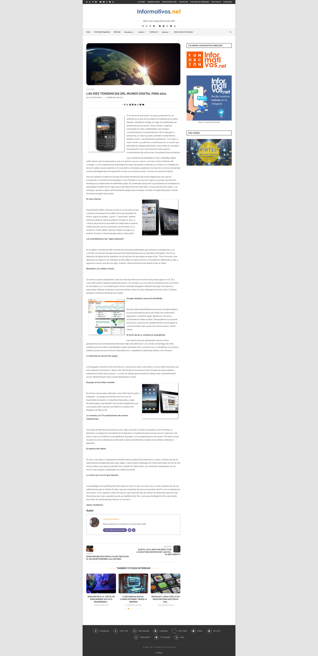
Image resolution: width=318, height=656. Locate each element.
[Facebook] (86, 2)
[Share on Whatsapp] (138, 105)
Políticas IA (216, 2)
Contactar (183, 2)
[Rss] (113, 2)
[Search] (230, 32)
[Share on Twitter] (127, 105)
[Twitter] (90, 2)
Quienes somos (153, 2)
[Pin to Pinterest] (130, 105)
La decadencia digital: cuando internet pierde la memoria (133, 599)
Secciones (128, 32)
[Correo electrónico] (129, 530)
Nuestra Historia (169, 2)
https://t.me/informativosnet (209, 122)
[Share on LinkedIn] (132, 105)
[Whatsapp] (107, 2)
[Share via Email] (143, 105)
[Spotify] (104, 2)
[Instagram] (93, 2)
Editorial (117, 32)
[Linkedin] (96, 2)
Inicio (88, 32)
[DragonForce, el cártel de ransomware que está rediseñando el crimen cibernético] (101, 583)
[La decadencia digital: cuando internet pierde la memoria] (133, 583)
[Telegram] (110, 2)
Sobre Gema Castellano (183, 32)
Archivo (141, 32)
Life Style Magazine (102, 32)
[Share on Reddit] (135, 105)
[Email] (100, 2)
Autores (141, 2)
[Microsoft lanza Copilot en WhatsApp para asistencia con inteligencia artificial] (165, 583)
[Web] (134, 530)
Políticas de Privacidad (199, 2)
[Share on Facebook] (124, 105)
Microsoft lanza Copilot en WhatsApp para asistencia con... (166, 599)
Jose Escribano (96, 97)
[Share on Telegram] (140, 105)
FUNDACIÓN (227, 2)
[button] (90, 591)
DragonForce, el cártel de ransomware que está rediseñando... (101, 599)
